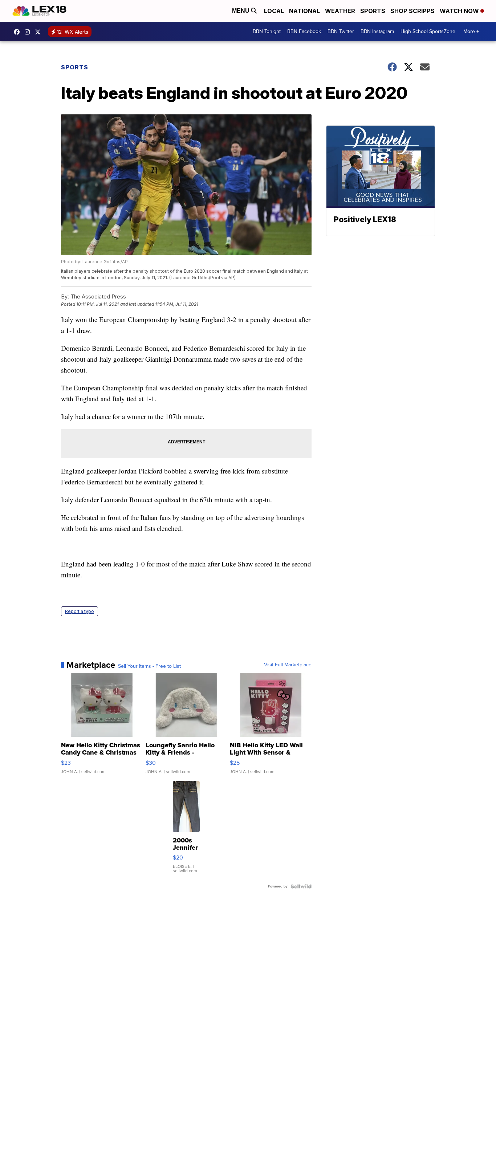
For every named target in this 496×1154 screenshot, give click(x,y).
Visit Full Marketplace (288, 664)
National (304, 11)
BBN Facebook (304, 31)
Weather (340, 11)
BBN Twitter (341, 31)
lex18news (39, 32)
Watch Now (460, 11)
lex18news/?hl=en (29, 32)
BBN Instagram (377, 31)
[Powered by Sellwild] (301, 886)
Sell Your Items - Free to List (149, 666)
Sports (372, 11)
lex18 (18, 32)
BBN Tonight (267, 31)
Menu (241, 11)
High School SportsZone (428, 31)
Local (274, 11)
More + (471, 31)
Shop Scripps (412, 11)
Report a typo (79, 611)
